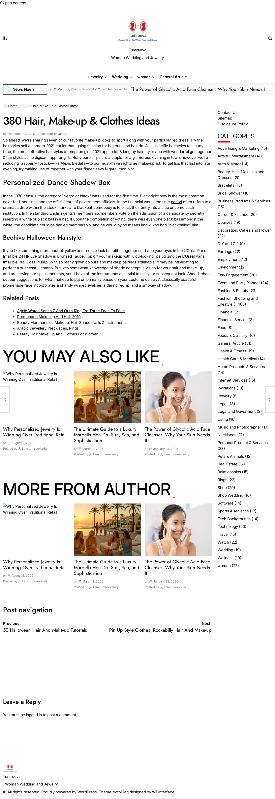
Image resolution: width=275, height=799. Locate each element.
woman (144, 76)
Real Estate (227, 464)
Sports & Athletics (233, 511)
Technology (228, 526)
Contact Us (228, 112)
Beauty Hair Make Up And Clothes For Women (57, 334)
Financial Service (233, 319)
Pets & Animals (231, 456)
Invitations (227, 388)
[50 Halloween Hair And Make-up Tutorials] (5, 399)
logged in (34, 714)
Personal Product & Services (243, 442)
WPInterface (163, 792)
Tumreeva (137, 50)
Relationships (229, 471)
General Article (173, 76)
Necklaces (227, 434)
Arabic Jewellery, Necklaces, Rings (48, 328)
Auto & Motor (229, 163)
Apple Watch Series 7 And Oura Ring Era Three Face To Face (71, 310)
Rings (222, 479)
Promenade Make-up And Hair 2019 (49, 316)
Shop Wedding (230, 495)
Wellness (226, 557)
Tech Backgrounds (234, 518)
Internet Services (233, 380)
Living (223, 419)
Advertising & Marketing (238, 148)
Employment (229, 259)
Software (226, 503)
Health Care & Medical (237, 358)
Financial (225, 312)
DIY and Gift (228, 243)
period (176, 201)
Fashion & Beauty (233, 290)
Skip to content (13, 2)
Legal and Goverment (237, 411)
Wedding (120, 76)
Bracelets (226, 185)
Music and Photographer (239, 427)
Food (222, 327)
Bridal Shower (230, 193)
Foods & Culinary (232, 335)
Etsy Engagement (233, 275)
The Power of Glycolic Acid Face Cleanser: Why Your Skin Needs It (169, 89)
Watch (223, 542)
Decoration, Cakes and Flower (244, 230)
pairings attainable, (139, 262)
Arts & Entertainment (236, 156)
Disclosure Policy (233, 124)
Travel (223, 534)
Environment (229, 267)
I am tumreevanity (84, 89)
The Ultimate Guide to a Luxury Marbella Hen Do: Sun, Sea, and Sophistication (106, 435)
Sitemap (225, 118)
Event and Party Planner (239, 282)
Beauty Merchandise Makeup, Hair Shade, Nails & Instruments (72, 322)
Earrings (225, 251)
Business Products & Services (244, 201)
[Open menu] (5, 38)
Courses (225, 222)
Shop (222, 487)
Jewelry (95, 76)
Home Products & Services (241, 366)
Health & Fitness (232, 351)
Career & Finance (233, 214)
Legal (222, 403)
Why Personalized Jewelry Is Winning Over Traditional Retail (34, 432)
